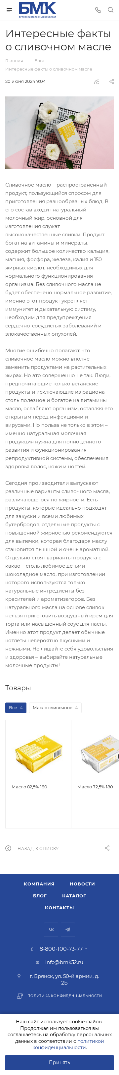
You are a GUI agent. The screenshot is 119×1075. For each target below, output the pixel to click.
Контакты (59, 907)
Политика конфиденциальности (64, 996)
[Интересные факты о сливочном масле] (59, 132)
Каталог (74, 895)
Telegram (68, 930)
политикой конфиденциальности (68, 1044)
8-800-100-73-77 (61, 949)
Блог (40, 895)
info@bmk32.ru (64, 962)
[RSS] (96, 82)
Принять (59, 1062)
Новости (82, 883)
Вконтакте (51, 930)
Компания (39, 883)
